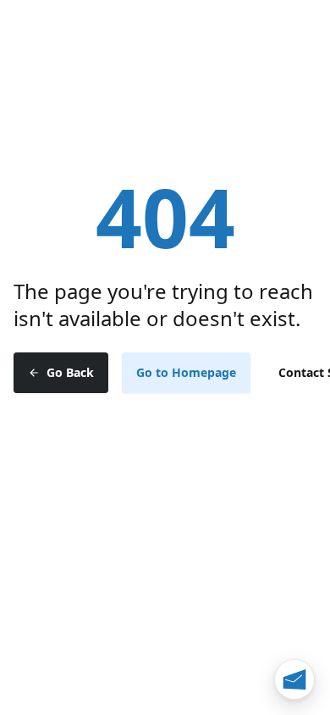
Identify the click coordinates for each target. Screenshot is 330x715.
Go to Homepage (186, 372)
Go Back (70, 372)
